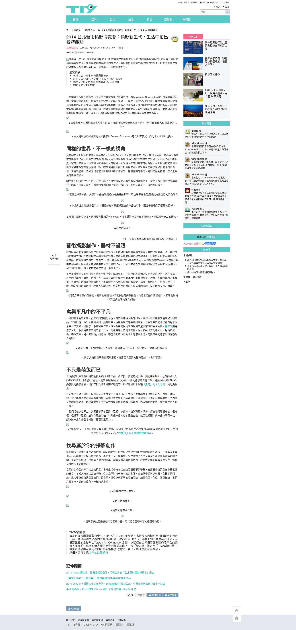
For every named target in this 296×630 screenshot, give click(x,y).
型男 (112, 19)
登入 (217, 6)
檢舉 (121, 47)
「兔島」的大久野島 (154, 384)
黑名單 (186, 281)
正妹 (94, 19)
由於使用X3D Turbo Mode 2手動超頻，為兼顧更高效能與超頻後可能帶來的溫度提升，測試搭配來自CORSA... (206, 180)
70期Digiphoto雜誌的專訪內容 (134, 433)
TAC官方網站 (88, 85)
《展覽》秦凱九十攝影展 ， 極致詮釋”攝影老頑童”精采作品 (98, 578)
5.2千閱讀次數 (54, 257)
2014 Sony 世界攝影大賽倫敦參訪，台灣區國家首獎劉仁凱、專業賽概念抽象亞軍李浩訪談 (115, 583)
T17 (81, 8)
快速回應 (156, 595)
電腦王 (186, 2)
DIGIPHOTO (204, 2)
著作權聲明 (83, 620)
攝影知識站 (89, 30)
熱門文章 (193, 36)
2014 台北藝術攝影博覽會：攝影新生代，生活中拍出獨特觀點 (128, 30)
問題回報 (121, 620)
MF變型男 (214, 2)
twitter (81, 52)
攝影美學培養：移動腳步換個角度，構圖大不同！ (216, 61)
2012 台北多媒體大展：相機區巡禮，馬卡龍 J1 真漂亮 (216, 93)
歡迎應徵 (197, 276)
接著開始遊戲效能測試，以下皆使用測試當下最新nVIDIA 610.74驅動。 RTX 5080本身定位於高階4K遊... (206, 165)
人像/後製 (188, 243)
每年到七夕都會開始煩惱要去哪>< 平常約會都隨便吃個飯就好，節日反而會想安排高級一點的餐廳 (206, 214)
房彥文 (168, 326)
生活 (131, 19)
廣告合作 (110, 620)
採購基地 (194, 2)
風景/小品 (199, 243)
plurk (91, 52)
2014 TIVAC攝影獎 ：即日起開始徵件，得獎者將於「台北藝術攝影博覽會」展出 (110, 572)
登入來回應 (73, 608)
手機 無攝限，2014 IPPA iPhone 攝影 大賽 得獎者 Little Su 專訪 (101, 589)
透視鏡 (226, 2)
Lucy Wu (84, 47)
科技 (149, 19)
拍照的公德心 (212, 74)
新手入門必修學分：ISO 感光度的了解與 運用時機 (216, 109)
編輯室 (187, 19)
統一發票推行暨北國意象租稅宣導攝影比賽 (216, 45)
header (237, 610)
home (237, 618)
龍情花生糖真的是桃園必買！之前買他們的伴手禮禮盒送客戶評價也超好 (206, 135)
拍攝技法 (76, 30)
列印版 (71, 52)
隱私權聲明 (97, 620)
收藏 (142, 595)
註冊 (226, 6)
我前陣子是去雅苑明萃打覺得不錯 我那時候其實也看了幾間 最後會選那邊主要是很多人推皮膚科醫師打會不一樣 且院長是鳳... (206, 197)
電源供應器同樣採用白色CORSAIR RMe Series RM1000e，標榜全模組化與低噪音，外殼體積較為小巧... (206, 149)
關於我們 (70, 620)
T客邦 (180, 2)
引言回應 (172, 595)
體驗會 (168, 19)
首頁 (75, 19)
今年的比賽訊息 (98, 552)
